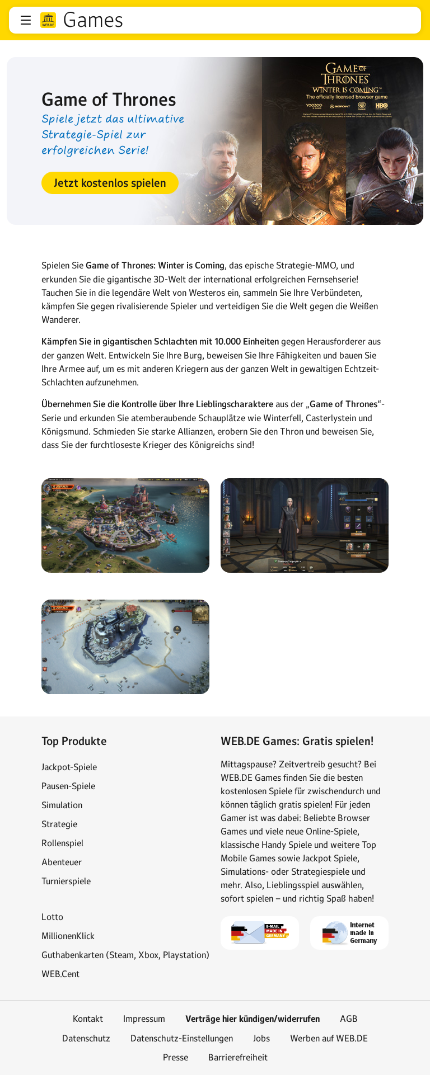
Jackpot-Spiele (69, 766)
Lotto (52, 916)
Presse (175, 1057)
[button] (26, 20)
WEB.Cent (60, 973)
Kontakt (88, 1018)
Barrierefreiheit (238, 1057)
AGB (349, 1018)
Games (93, 20)
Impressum (144, 1018)
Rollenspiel (62, 842)
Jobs (261, 1038)
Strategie (59, 823)
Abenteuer (61, 861)
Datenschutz (86, 1038)
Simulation (61, 804)
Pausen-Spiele (68, 785)
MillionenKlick (68, 935)
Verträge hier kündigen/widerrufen (252, 1019)
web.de (48, 20)
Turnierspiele (66, 881)
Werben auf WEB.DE (329, 1038)
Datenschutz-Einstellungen (181, 1038)
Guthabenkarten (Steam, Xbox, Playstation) (125, 954)
